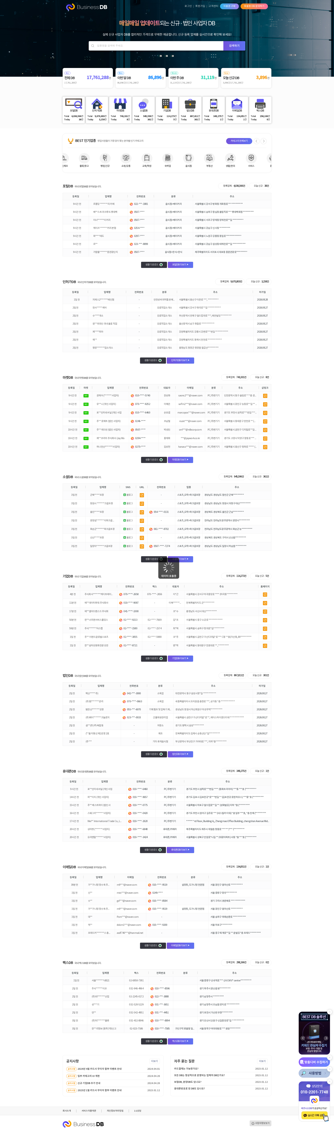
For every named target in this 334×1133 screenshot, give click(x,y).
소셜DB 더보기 (179, 559)
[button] (326, 1038)
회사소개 (67, 1110)
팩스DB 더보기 (179, 1041)
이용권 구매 (229, 6)
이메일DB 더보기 (179, 945)
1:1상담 (137, 1110)
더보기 (154, 1061)
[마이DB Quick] (314, 1062)
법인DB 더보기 (179, 754)
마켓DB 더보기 (179, 459)
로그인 (188, 6)
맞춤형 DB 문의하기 (254, 6)
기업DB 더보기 (179, 658)
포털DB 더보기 (179, 264)
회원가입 (200, 6)
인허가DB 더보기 (179, 360)
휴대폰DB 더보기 (179, 850)
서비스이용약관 (89, 1110)
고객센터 (213, 6)
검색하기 (234, 45)
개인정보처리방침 (115, 1110)
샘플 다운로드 (152, 264)
